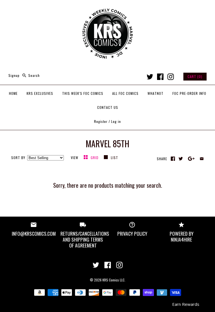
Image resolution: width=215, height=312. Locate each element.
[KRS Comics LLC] (107, 9)
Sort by (18, 157)
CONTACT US (107, 107)
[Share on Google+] (191, 159)
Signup (14, 75)
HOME (13, 93)
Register (101, 121)
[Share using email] (202, 159)
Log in (116, 121)
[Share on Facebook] (173, 159)
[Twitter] (150, 77)
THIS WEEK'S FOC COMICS (82, 93)
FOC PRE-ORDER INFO (189, 93)
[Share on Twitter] (181, 159)
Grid (95, 157)
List (114, 157)
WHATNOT (155, 93)
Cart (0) (195, 76)
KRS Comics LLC (113, 279)
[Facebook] (160, 77)
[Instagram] (170, 77)
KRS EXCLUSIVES (40, 93)
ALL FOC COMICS (125, 93)
